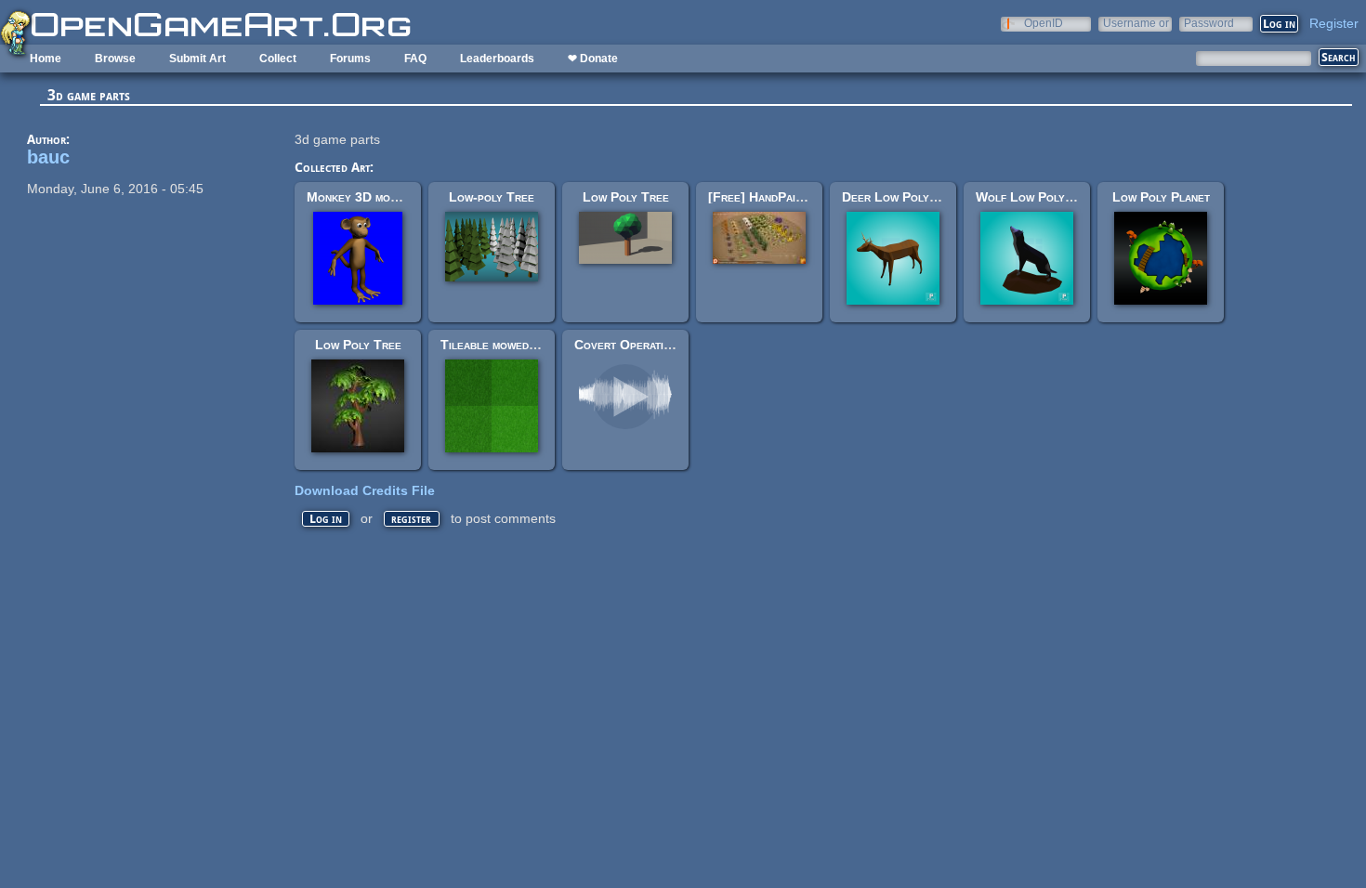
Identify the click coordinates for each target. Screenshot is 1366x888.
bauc (48, 157)
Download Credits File (365, 490)
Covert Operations (629, 344)
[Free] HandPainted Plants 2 (791, 196)
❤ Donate (593, 58)
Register (1334, 23)
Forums (350, 58)
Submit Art (197, 58)
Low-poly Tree (491, 196)
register (411, 519)
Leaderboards (497, 58)
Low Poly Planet (1161, 196)
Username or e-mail (1136, 23)
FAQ (415, 58)
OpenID (1043, 23)
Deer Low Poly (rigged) (910, 196)
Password (1209, 23)
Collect (277, 58)
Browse (115, 58)
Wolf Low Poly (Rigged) (1047, 196)
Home (45, 58)
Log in (325, 519)
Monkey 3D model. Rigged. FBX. (400, 196)
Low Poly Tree (626, 196)
